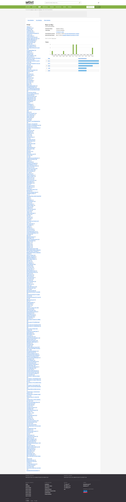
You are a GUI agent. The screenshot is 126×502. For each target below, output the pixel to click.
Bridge (28, 84)
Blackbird (28, 76)
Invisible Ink (29, 207)
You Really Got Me (30, 465)
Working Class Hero (31, 460)
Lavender (28, 217)
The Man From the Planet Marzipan (34, 386)
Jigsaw (28, 211)
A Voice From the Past (31, 37)
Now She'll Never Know (31, 272)
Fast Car (28, 142)
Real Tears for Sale (30, 290)
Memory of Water (30, 255)
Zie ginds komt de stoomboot (32, 470)
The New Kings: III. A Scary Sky (33, 397)
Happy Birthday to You (31, 164)
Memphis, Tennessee (31, 256)
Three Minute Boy (30, 428)
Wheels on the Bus (30, 448)
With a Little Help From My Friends (33, 456)
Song (31, 20)
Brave (28, 83)
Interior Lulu (29, 206)
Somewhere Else (30, 336)
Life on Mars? (29, 225)
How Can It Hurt (30, 185)
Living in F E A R (30, 230)
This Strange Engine (31, 421)
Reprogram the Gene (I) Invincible (33, 291)
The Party (29, 406)
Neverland (29, 265)
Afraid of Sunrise (30, 42)
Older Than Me (29, 276)
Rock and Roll (29, 303)
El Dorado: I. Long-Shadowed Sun (33, 121)
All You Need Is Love (31, 46)
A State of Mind (30, 35)
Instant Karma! (30, 204)
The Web (28, 416)
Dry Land (28, 118)
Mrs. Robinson (29, 263)
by (60, 31)
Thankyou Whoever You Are (32, 347)
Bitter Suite (29, 74)
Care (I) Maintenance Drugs (32, 88)
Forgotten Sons (30, 143)
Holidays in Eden (30, 176)
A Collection (29, 30)
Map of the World (30, 240)
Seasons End (29, 309)
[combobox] (63, 2)
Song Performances (82, 58)
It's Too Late (29, 210)
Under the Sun (29, 437)
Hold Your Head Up (30, 175)
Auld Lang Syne (30, 56)
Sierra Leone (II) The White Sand (33, 322)
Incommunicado (30, 201)
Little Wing (29, 227)
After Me (28, 43)
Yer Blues (28, 462)
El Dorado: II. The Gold (31, 123)
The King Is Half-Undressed (32, 370)
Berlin (28, 68)
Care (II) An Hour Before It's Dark (33, 89)
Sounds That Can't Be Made (32, 337)
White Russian (29, 453)
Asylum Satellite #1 (30, 55)
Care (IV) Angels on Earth (32, 93)
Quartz (28, 289)
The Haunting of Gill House (32, 364)
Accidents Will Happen (31, 39)
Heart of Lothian (30, 169)
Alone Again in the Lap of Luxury (33, 47)
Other (47, 20)
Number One (29, 273)
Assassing (29, 54)
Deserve (28, 112)
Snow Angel (29, 335)
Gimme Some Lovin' (30, 154)
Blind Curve (29, 77)
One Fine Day (29, 278)
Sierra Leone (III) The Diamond (33, 324)
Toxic (28, 433)
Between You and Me (31, 70)
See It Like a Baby (30, 310)
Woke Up (28, 458)
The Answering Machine (31, 351)
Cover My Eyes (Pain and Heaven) (33, 109)
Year (49, 58)
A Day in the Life (30, 31)
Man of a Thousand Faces (32, 239)
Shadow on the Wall (31, 315)
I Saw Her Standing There (32, 192)
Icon (27, 194)
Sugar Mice (29, 344)
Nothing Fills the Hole (31, 270)
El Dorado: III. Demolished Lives (33, 125)
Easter (28, 119)
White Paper (29, 452)
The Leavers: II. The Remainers (33, 378)
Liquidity (28, 226)
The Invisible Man (30, 368)
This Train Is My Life (31, 424)
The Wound (29, 418)
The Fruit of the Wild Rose (32, 361)
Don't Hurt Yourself (30, 113)
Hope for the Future (31, 180)
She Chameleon (30, 316)
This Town (29, 423)
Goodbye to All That (31, 159)
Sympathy (29, 345)
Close (28, 102)
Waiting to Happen (30, 439)
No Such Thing (29, 268)
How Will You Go (30, 186)
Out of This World (30, 281)
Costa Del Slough (30, 106)
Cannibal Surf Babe (30, 87)
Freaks (28, 144)
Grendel (28, 160)
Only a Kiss (29, 280)
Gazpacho (29, 151)
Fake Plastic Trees (30, 139)
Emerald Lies (29, 130)
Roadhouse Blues (30, 302)
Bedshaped (29, 67)
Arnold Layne (29, 53)
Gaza (28, 150)
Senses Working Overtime (32, 311)
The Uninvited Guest (31, 415)
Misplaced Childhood (31, 257)
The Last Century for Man (32, 373)
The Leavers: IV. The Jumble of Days (34, 382)
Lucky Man (29, 234)
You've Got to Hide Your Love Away (34, 467)
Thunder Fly (29, 429)
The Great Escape (30, 362)
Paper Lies (29, 282)
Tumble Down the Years (31, 436)
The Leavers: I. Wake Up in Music (33, 376)
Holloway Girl (29, 177)
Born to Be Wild (30, 80)
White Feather (29, 450)
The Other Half (29, 404)
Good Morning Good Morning (32, 158)
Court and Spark (30, 108)
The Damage (29, 358)
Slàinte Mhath (29, 334)
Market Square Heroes (31, 248)
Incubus (28, 202)
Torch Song (29, 432)
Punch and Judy (30, 288)
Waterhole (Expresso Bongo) (32, 443)
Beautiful (28, 66)
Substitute (29, 343)
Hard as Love (29, 167)
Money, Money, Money (31, 259)
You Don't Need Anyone (31, 464)
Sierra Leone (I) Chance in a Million (33, 319)
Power (28, 285)
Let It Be (28, 219)
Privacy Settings (48, 494)
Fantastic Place (30, 140)
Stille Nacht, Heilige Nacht (32, 341)
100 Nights (29, 28)
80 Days (28, 29)
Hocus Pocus (29, 173)
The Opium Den (30, 403)
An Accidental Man (30, 50)
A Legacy (28, 34)
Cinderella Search (30, 100)
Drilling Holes (29, 117)
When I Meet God (30, 449)
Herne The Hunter (30, 171)
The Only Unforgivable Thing (32, 402)
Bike (27, 72)
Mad (27, 235)
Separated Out (29, 313)
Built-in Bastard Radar (31, 85)
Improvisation (29, 200)
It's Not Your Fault (30, 209)
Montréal (28, 260)
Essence (28, 134)
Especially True (30, 133)
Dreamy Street (29, 116)
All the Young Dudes (31, 45)
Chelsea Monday (30, 97)
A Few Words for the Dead (32, 33)
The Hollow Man (30, 365)
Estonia (28, 135)
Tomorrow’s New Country (32, 431)
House (28, 184)
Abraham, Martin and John (32, 38)
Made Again (29, 238)
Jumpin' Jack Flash (30, 213)
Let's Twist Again (30, 223)
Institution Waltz (30, 205)
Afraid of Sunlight (30, 41)
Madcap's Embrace (30, 236)
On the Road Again (30, 277)
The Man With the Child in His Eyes (33, 389)
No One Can (29, 267)
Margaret (28, 247)
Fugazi (28, 146)
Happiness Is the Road (31, 163)
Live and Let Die (30, 228)
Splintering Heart (30, 339)
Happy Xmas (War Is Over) (32, 165)
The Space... (29, 412)
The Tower (29, 414)
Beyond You (29, 71)
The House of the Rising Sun (32, 366)
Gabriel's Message (30, 147)
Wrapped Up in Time (31, 461)
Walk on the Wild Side (31, 440)
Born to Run (29, 81)
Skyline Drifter (29, 332)
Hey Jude (28, 172)
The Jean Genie (30, 369)
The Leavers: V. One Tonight (32, 385)
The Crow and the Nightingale (33, 357)
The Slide (28, 411)
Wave (28, 444)
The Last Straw (30, 374)
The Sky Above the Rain (31, 410)
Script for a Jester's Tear (31, 307)
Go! (27, 156)
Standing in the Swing (31, 340)
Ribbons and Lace (30, 299)
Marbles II (29, 243)
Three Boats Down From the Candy (34, 425)
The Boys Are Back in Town (32, 353)
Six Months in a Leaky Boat (32, 331)
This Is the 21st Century (31, 420)
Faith (28, 138)
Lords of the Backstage (31, 232)
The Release (29, 408)
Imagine (28, 198)
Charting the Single (30, 96)
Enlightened (29, 131)
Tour (39, 20)
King (27, 215)
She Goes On (29, 318)
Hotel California (30, 181)
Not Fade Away (30, 269)
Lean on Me (29, 218)
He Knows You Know (31, 168)
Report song (54, 38)
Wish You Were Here (31, 454)
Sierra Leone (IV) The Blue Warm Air (34, 326)
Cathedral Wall (29, 95)
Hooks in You (29, 179)
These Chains (29, 419)
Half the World (29, 161)
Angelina (28, 51)
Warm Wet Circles (30, 441)
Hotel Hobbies (29, 183)
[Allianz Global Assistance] (85, 491)
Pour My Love (29, 284)
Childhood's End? (30, 98)
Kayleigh (28, 214)
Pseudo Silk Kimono (31, 286)
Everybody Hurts (30, 137)
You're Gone (29, 466)
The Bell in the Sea (30, 352)
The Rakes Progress (31, 407)
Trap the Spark (29, 435)
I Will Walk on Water (30, 193)
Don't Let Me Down (30, 114)
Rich (27, 301)
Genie (28, 152)
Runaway (28, 305)
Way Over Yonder (30, 445)
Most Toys (29, 261)
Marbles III (29, 244)
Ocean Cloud (29, 274)
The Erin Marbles (30, 360)
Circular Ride (29, 101)
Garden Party (29, 148)
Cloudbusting (29, 104)
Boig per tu (29, 79)
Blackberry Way (30, 75)
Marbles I (28, 242)
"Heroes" (28, 26)
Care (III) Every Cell (30, 92)
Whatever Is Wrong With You (32, 446)
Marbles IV (29, 246)
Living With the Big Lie (31, 231)
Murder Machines (30, 264)
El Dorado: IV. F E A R (31, 126)
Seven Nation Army (30, 314)
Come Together (30, 105)
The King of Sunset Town (32, 372)
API (64, 489)
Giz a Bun (28, 155)
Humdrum (29, 188)
